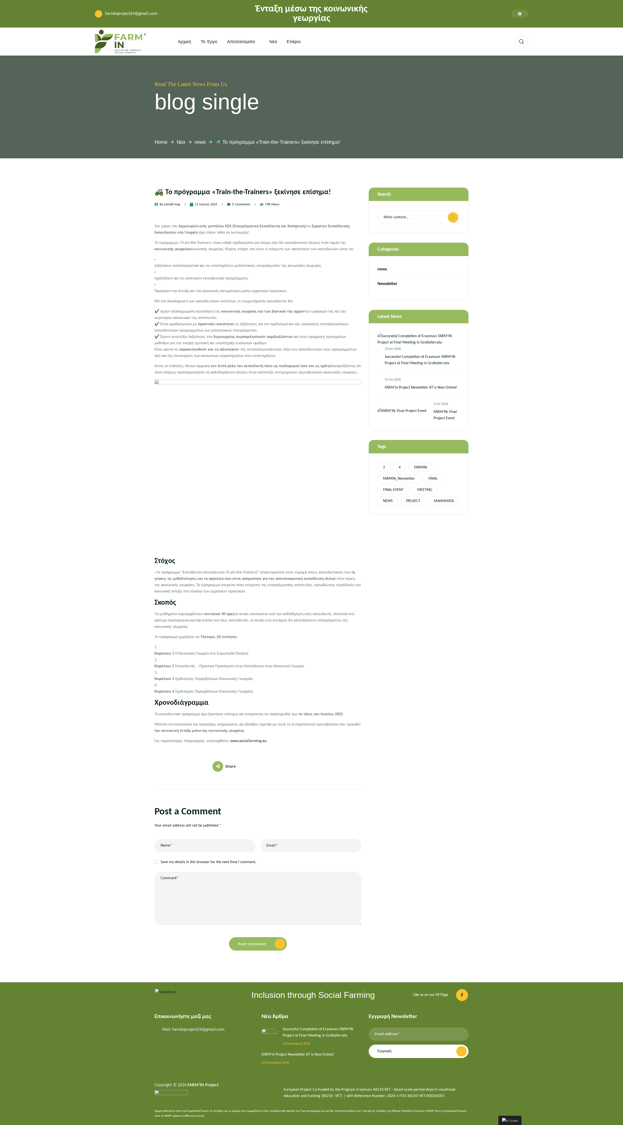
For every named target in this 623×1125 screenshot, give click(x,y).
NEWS (388, 501)
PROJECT (413, 501)
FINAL (433, 479)
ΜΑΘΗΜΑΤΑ (444, 501)
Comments (241, 204)
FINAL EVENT (393, 490)
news (200, 142)
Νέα (181, 142)
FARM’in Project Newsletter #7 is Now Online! (421, 388)
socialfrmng (172, 204)
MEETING (424, 490)
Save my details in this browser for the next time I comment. (208, 862)
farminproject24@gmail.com (131, 13)
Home (161, 142)
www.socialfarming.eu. (248, 741)
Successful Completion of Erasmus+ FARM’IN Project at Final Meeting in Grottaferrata (420, 360)
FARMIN (420, 467)
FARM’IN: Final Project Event (445, 415)
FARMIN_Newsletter (399, 479)
